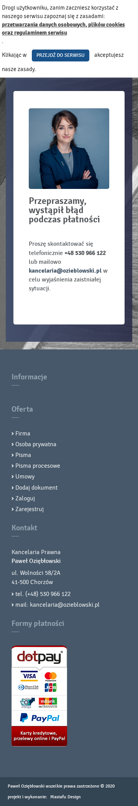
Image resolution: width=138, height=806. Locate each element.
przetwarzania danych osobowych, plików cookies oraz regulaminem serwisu (63, 29)
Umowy (24, 476)
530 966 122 (55, 594)
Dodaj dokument (36, 487)
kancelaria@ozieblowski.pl (65, 271)
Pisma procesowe (37, 465)
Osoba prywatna (35, 444)
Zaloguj (25, 498)
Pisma (23, 455)
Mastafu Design (65, 796)
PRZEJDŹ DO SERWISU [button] (60, 55)
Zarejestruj (29, 509)
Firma (22, 433)
